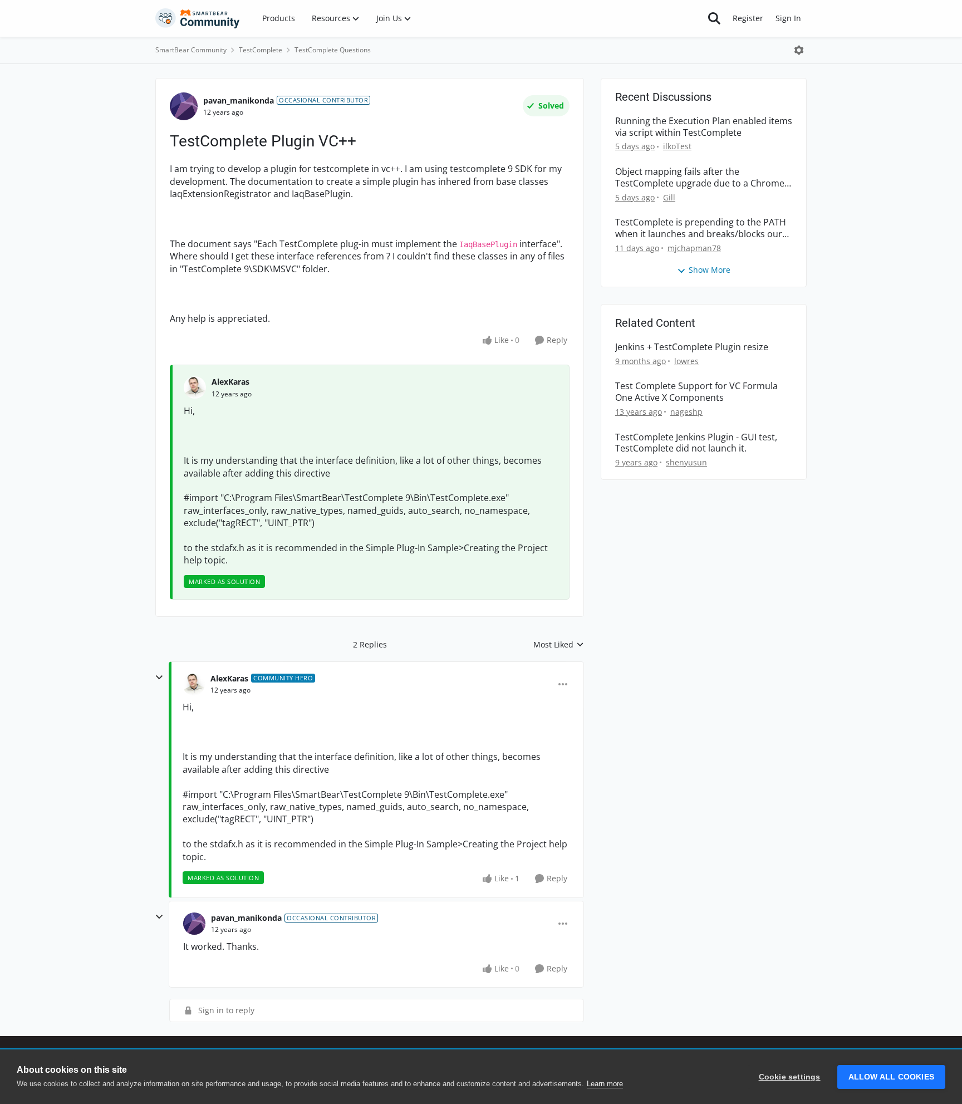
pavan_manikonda (238, 100)
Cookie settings (790, 1077)
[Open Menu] (799, 50)
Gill (669, 197)
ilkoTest (677, 146)
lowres (686, 361)
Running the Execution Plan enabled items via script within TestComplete (703, 127)
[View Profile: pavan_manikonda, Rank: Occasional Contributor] (184, 106)
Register (748, 18)
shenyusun (686, 462)
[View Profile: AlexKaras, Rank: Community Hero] (194, 684)
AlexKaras (230, 381)
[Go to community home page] (197, 18)
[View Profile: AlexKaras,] (195, 387)
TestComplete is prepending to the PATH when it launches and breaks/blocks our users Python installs (700, 228)
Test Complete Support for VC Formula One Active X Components (696, 392)
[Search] (714, 18)
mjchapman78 (694, 248)
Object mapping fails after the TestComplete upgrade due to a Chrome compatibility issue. (699, 177)
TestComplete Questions (333, 50)
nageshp (686, 411)
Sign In (788, 18)
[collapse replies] (159, 677)
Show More (709, 269)
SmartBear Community (191, 50)
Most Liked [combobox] (558, 644)
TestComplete (260, 50)
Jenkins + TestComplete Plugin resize (691, 347)
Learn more (605, 1084)
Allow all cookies (891, 1077)
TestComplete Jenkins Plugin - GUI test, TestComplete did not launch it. (696, 443)
